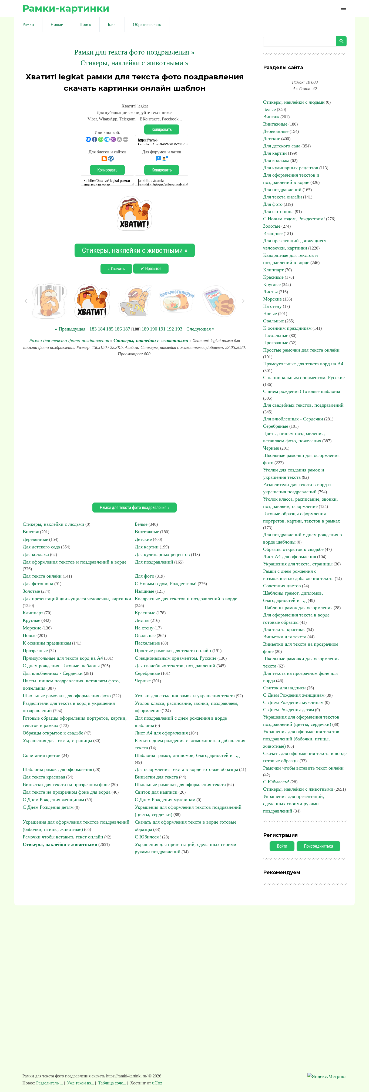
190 (153, 329)
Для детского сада (41, 547)
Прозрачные (35, 650)
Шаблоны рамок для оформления (57, 769)
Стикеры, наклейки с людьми (53, 524)
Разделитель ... (50, 1083)
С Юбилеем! (148, 837)
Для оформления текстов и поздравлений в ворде (74, 562)
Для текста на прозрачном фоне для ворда (66, 792)
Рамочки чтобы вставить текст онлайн (63, 837)
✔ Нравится (150, 268)
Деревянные (35, 539)
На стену (144, 628)
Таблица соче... (112, 1083)
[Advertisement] (134, 429)
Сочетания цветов (42, 755)
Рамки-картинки (65, 8)
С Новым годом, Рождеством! (166, 583)
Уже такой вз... (80, 1083)
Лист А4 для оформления (161, 733)
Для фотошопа (38, 583)
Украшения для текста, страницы (57, 740)
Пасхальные (147, 643)
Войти (282, 846)
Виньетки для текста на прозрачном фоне (66, 784)
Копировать (162, 129)
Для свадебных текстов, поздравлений (175, 665)
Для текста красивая (44, 777)
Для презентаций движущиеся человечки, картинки (77, 598)
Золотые (31, 591)
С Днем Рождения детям (48, 807)
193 (178, 329)
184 (101, 329)
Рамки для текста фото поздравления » (134, 52)
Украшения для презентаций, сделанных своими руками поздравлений (293, 804)
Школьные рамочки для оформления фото (67, 695)
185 (109, 329)
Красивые (145, 612)
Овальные (145, 635)
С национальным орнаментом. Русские (175, 658)
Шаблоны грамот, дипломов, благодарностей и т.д (187, 755)
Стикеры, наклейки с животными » (134, 63)
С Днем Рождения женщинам (53, 799)
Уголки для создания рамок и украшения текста (185, 695)
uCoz (157, 1083)
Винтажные (147, 531)
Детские (143, 539)
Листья (142, 620)
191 (162, 329)
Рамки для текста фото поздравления (69, 340)
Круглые (31, 620)
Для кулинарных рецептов (162, 554)
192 (170, 329)
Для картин (147, 547)
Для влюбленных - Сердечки (53, 673)
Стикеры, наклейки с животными (150, 340)
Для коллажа (36, 554)
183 (93, 329)
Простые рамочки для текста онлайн (173, 650)
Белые (141, 524)
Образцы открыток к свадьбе (53, 733)
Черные (143, 680)
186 (118, 329)
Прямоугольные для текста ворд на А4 (63, 658)
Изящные (144, 591)
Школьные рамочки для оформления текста (180, 784)
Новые (29, 635)
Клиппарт (33, 612)
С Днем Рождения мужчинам (165, 799)
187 (126, 329)
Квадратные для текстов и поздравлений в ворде (186, 598)
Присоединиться (318, 846)
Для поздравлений (154, 562)
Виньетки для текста (156, 777)
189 (145, 329)
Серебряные (147, 673)
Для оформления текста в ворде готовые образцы (186, 769)
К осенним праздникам (47, 643)
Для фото (144, 576)
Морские (32, 628)
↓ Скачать (116, 268)
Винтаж (31, 531)
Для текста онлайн (42, 576)
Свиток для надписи (156, 792)
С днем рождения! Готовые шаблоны (61, 665)
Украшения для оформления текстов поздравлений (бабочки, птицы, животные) (301, 739)
